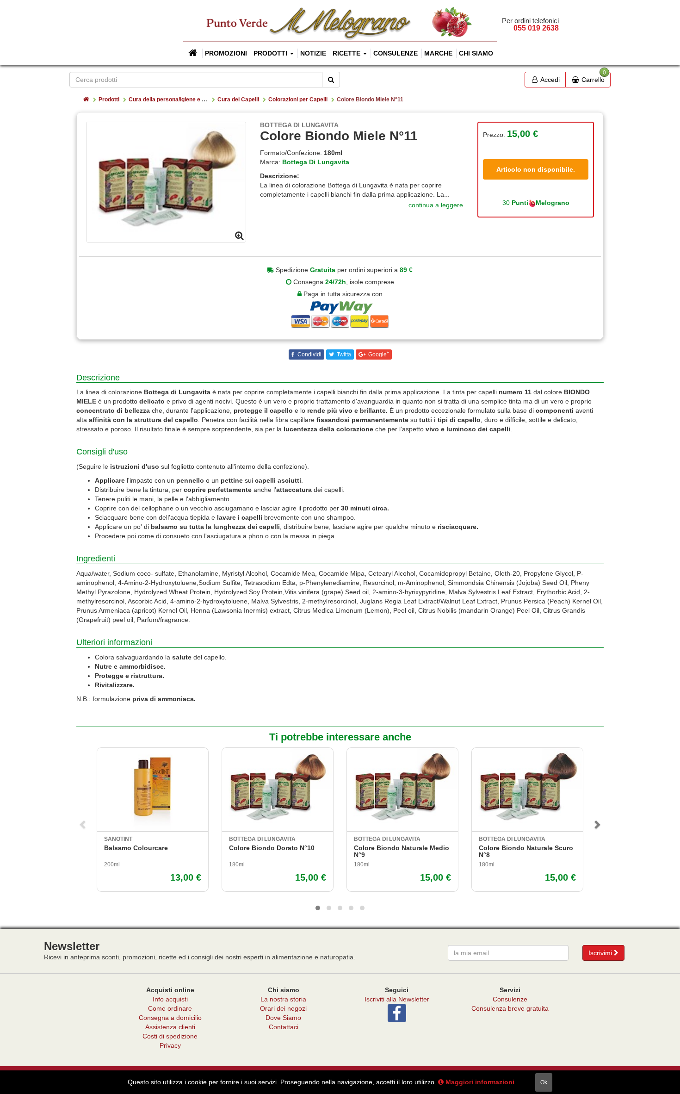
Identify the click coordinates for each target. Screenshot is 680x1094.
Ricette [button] (347, 53)
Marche (438, 53)
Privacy (170, 1045)
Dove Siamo (283, 1017)
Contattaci (283, 1027)
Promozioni (226, 53)
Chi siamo (476, 53)
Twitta (343, 354)
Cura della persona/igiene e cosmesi (176, 99)
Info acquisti (170, 999)
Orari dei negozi (283, 1008)
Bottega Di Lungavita (315, 162)
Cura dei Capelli (238, 99)
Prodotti (109, 99)
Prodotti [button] (271, 53)
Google (378, 354)
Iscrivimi (601, 953)
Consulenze (395, 53)
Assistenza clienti (170, 1027)
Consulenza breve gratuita (510, 1008)
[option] (166, 182)
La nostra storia (283, 999)
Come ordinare (170, 1008)
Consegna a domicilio (170, 1017)
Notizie (313, 53)
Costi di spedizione (170, 1036)
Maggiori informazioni (479, 1082)
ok (543, 1082)
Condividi (308, 354)
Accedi (549, 79)
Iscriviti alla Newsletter (397, 999)
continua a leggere (435, 205)
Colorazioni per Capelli (298, 99)
